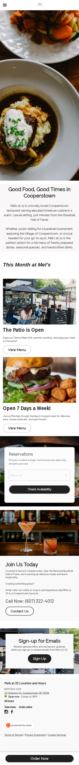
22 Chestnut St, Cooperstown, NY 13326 (26, 692)
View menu (10, 706)
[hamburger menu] (5, 5)
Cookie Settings (57, 734)
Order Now (40, 758)
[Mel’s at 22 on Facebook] (11, 712)
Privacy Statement (35, 734)
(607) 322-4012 (12, 688)
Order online (25, 706)
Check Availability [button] (39, 489)
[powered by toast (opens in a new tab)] (19, 725)
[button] (39, 475)
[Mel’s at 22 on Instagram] (6, 712)
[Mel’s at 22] (40, 4)
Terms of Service (13, 734)
